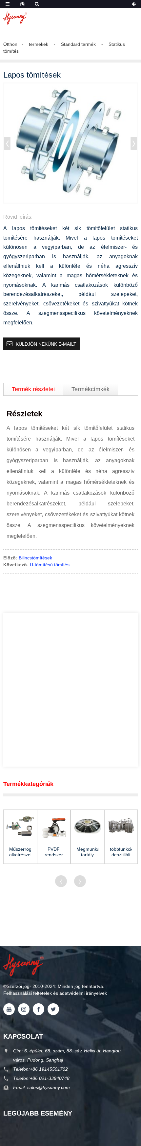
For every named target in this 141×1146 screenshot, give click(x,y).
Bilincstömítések (35, 557)
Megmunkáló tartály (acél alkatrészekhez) (87, 852)
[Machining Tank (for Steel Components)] (87, 826)
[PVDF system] (54, 826)
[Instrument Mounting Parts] (20, 826)
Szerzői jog (18, 986)
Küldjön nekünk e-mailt (46, 344)
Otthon (10, 44)
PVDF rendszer (54, 851)
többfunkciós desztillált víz (121, 852)
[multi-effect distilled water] (121, 826)
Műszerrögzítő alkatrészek (20, 851)
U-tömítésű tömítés (50, 564)
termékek (38, 44)
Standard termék (78, 44)
